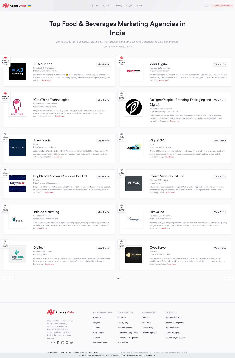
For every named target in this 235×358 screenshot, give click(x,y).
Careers (96, 328)
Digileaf (38, 247)
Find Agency (123, 323)
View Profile (103, 64)
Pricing (119, 6)
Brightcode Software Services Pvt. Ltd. (60, 176)
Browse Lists (123, 343)
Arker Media (42, 140)
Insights (129, 6)
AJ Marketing (42, 64)
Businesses (107, 6)
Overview (122, 318)
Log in (206, 6)
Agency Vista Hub (173, 318)
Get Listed (146, 323)
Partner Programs (149, 333)
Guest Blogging (172, 333)
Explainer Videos (100, 343)
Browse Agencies (125, 328)
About (139, 6)
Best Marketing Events (175, 323)
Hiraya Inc (157, 212)
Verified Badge (148, 328)
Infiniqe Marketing (46, 212)
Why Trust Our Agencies (128, 338)
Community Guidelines (175, 338)
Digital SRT (158, 140)
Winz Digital (159, 64)
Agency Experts (172, 328)
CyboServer (158, 247)
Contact (96, 338)
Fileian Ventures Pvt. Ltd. (167, 176)
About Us (97, 318)
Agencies (94, 6)
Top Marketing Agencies (128, 333)
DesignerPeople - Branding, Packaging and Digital (180, 102)
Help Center (98, 333)
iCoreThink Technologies (51, 100)
